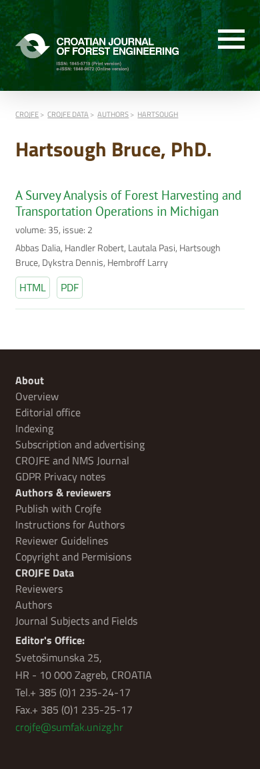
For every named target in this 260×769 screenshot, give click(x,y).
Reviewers (39, 589)
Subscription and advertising (80, 444)
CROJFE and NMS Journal (72, 460)
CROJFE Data (44, 573)
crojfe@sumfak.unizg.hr (69, 727)
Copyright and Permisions (73, 557)
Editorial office (48, 412)
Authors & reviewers (63, 492)
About (29, 380)
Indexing (34, 428)
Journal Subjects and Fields (76, 621)
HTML (32, 287)
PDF (70, 287)
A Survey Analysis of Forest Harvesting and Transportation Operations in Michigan (128, 203)
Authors (33, 605)
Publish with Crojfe (58, 508)
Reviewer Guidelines (61, 540)
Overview (37, 396)
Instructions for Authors (70, 524)
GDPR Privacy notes (60, 476)
